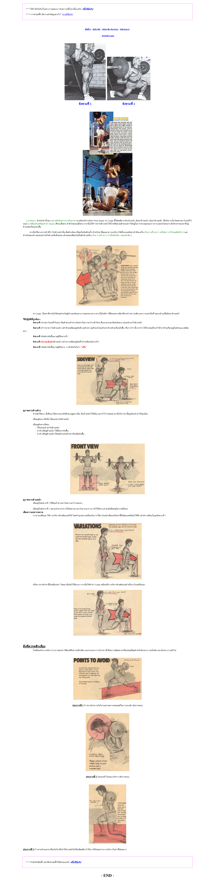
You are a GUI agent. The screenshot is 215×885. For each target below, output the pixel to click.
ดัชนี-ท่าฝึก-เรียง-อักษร (110, 29)
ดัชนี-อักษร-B (125, 29)
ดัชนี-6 (88, 29)
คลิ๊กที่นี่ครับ (88, 9)
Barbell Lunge (108, 36)
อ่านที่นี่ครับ (67, 14)
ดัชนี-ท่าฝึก (96, 29)
